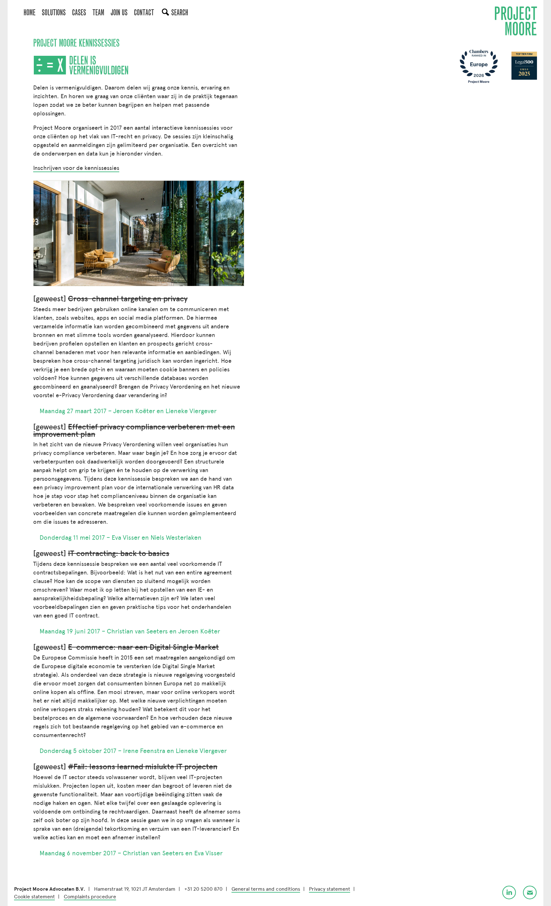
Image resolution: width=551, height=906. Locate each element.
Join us (119, 12)
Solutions (54, 12)
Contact (144, 12)
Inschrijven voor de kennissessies (76, 168)
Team (98, 12)
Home (29, 12)
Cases (79, 12)
